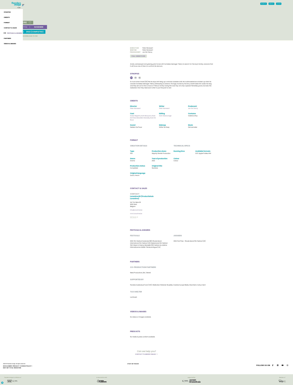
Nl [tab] (139, 78)
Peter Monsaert (147, 48)
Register (17, 368)
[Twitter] (278, 365)
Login (279, 3)
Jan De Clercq (147, 52)
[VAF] (12, 381)
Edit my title (8, 368)
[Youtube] (283, 365)
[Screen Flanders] (102, 381)
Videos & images (10, 44)
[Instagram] (287, 365)
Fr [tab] (135, 78)
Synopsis (7, 12)
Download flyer (30, 36)
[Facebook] (273, 365)
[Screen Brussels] (195, 381)
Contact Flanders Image (145, 354)
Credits (7, 17)
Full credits (137, 56)
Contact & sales (10, 28)
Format (7, 23)
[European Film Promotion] (282, 381)
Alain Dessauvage (165, 116)
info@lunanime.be (136, 210)
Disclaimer (7, 366)
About (271, 3)
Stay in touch (133, 364)
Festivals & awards (14, 33)
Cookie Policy (26, 366)
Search (263, 3)
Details (133, 217)
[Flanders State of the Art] (185, 381)
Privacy (16, 366)
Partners (7, 38)
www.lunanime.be (136, 213)
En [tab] (131, 78)
